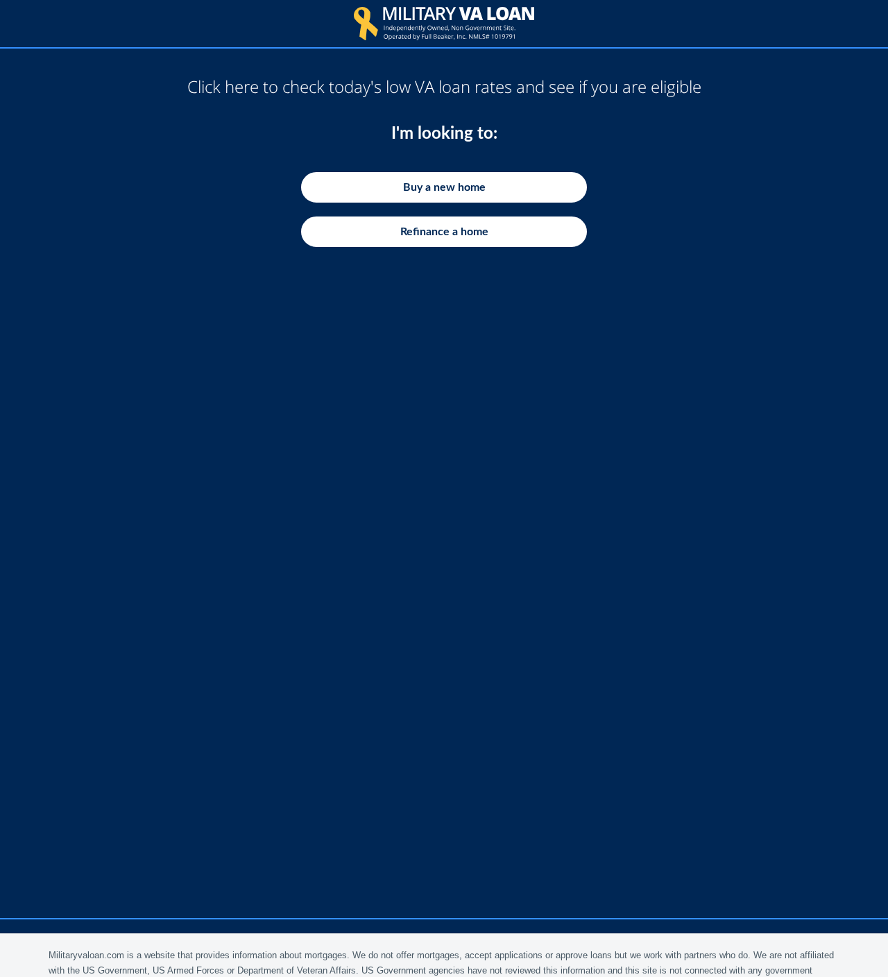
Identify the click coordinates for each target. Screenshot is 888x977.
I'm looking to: (444, 134)
